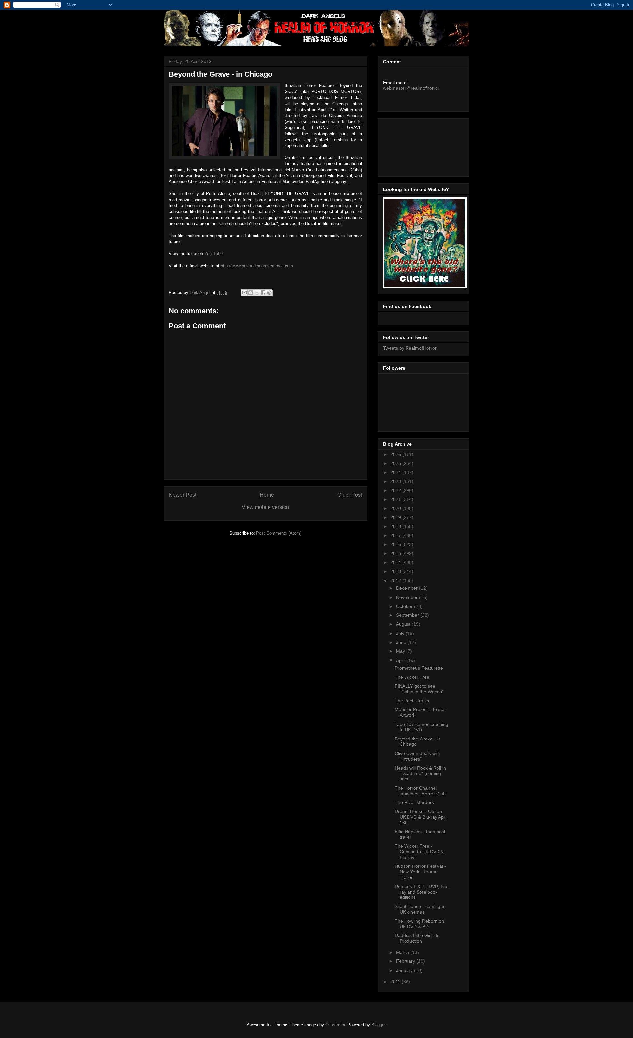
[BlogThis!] (250, 292)
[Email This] (244, 292)
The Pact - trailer (412, 700)
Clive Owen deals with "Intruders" (417, 756)
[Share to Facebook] (263, 292)
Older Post (349, 495)
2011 (396, 981)
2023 (396, 481)
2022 (396, 490)
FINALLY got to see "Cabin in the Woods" (419, 688)
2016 (396, 544)
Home (267, 495)
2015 (396, 553)
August (404, 624)
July (401, 633)
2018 (396, 526)
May (401, 651)
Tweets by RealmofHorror (410, 348)
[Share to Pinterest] (269, 292)
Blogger (378, 1024)
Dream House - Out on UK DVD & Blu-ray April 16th (421, 817)
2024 (396, 472)
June (401, 642)
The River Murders (414, 802)
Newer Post (182, 495)
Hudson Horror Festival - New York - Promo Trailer (420, 872)
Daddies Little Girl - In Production (417, 938)
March (403, 952)
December (407, 588)
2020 (396, 508)
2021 (396, 499)
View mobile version (265, 507)
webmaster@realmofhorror (411, 88)
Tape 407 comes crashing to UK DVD (421, 727)
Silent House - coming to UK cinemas (420, 909)
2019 (396, 517)
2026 (396, 454)
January (405, 970)
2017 (396, 535)
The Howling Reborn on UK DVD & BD (419, 923)
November (407, 597)
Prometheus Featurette (419, 668)
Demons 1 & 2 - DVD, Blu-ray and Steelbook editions (422, 892)
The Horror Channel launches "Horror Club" (421, 790)
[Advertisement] (412, 146)
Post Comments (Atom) (278, 533)
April (401, 660)
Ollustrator (335, 1024)
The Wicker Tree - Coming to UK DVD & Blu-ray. (419, 851)
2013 (396, 571)
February (406, 961)
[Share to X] (257, 292)
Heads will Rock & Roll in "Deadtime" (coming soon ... (420, 773)
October (405, 606)
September (408, 615)
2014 (396, 562)
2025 (396, 463)
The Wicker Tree (412, 677)
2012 (396, 580)
